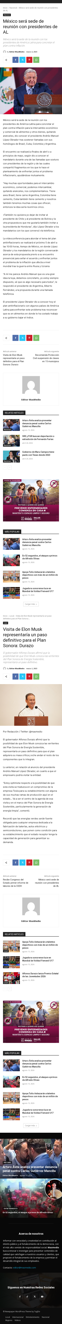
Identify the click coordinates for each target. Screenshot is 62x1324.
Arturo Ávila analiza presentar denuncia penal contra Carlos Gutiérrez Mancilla (37, 423)
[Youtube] (42, 1296)
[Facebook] (15, 60)
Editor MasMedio (16, 52)
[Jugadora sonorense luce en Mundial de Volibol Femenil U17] (11, 593)
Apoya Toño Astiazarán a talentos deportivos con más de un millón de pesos (40, 575)
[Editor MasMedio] (5, 51)
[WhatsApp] (36, 60)
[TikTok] (27, 1296)
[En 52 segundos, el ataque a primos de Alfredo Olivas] (11, 560)
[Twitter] (22, 60)
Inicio (5, 8)
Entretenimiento (10, 1209)
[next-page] (10, 468)
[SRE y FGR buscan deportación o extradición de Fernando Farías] (11, 441)
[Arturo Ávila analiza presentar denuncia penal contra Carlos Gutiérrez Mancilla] (11, 425)
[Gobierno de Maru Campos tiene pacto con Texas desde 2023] (11, 456)
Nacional (13, 8)
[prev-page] (5, 468)
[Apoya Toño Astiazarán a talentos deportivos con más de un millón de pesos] (11, 576)
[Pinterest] (29, 60)
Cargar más (30, 604)
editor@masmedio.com (24, 1267)
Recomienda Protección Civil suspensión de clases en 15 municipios (46, 358)
